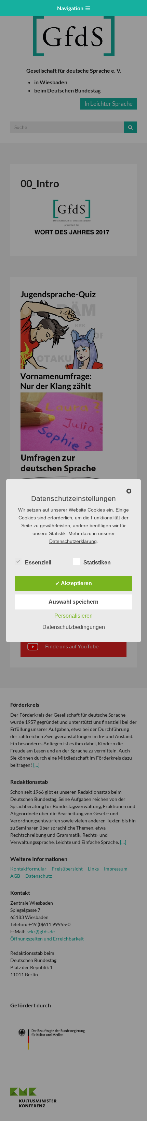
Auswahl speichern (73, 602)
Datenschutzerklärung (73, 541)
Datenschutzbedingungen (73, 627)
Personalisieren (73, 616)
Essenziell (38, 562)
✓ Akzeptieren (73, 583)
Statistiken (97, 562)
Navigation (71, 8)
